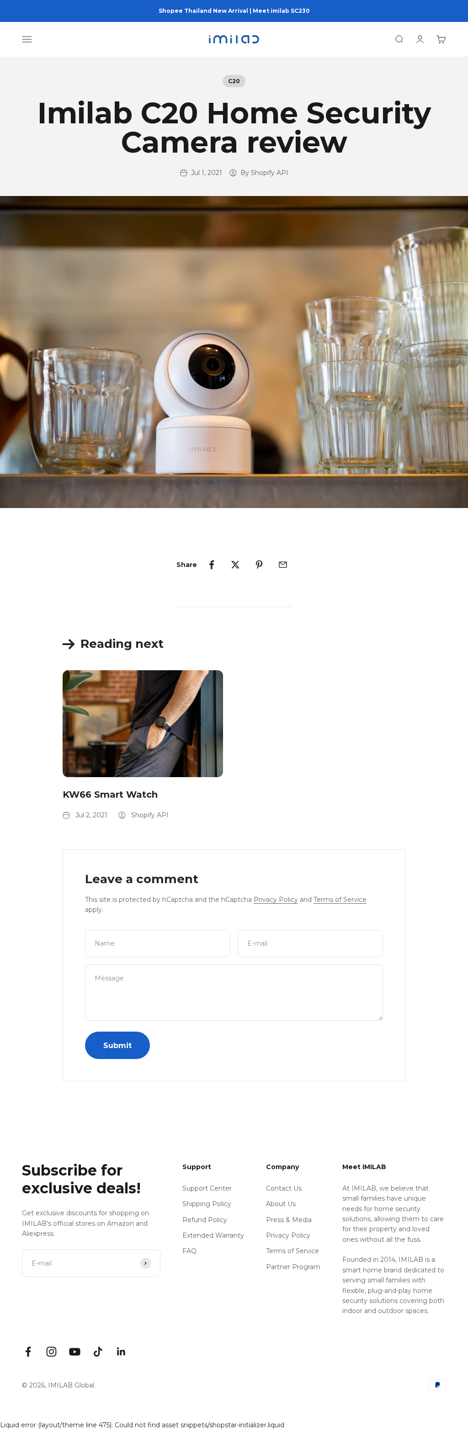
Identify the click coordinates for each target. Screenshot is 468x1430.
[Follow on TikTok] (98, 1351)
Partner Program (293, 1267)
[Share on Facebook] (211, 565)
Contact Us (284, 1188)
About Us (281, 1204)
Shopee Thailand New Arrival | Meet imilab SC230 (234, 10)
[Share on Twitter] (235, 565)
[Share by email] (283, 565)
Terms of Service (340, 899)
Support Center (207, 1188)
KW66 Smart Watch (110, 794)
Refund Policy (204, 1220)
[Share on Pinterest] (259, 565)
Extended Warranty (213, 1235)
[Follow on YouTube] (75, 1351)
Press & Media (289, 1220)
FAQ (189, 1251)
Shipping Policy (206, 1204)
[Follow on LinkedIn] (121, 1351)
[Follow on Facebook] (28, 1351)
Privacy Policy (276, 899)
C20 (234, 81)
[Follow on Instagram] (51, 1351)
